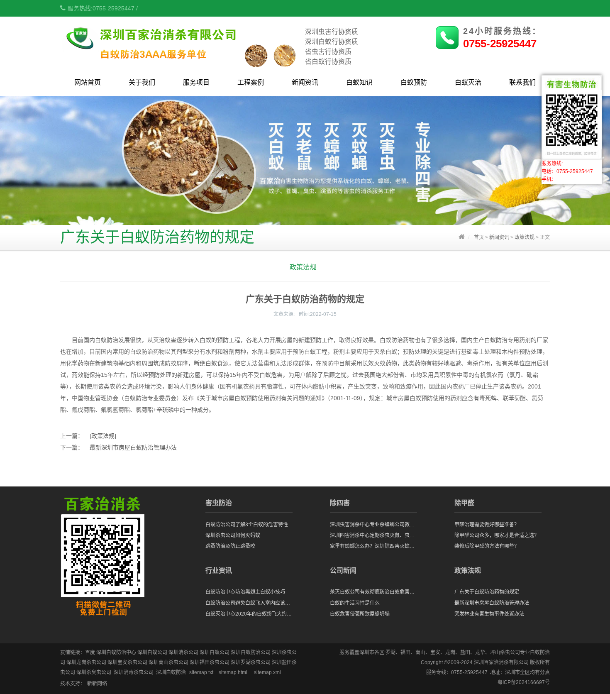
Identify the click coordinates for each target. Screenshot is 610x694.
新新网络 (97, 684)
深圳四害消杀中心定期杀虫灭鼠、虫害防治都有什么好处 (373, 535)
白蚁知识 (359, 82)
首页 (479, 237)
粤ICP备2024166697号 (524, 682)
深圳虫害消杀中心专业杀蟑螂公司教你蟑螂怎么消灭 (373, 525)
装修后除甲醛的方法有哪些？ (486, 546)
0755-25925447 (500, 43)
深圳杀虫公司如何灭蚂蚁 (232, 535)
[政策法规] (103, 436)
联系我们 (522, 82)
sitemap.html (233, 672)
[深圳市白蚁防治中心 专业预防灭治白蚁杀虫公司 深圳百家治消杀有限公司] (181, 62)
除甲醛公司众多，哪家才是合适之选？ (496, 535)
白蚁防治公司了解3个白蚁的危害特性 (246, 525)
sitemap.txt (201, 672)
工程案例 (250, 82)
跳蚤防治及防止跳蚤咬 (230, 546)
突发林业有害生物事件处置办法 (489, 614)
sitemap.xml (267, 672)
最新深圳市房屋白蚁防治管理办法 (133, 447)
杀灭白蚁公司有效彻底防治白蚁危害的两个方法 (373, 592)
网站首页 (87, 82)
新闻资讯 (305, 82)
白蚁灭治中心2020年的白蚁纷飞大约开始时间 (249, 614)
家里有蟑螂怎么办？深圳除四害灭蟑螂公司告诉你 (373, 546)
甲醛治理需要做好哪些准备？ (486, 525)
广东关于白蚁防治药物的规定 (486, 592)
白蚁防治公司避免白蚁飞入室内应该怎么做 (249, 603)
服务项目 (196, 82)
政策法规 (524, 237)
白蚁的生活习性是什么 (355, 603)
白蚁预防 (413, 82)
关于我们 (142, 82)
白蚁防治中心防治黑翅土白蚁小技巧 (245, 592)
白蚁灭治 (468, 82)
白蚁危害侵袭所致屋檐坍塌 (360, 614)
